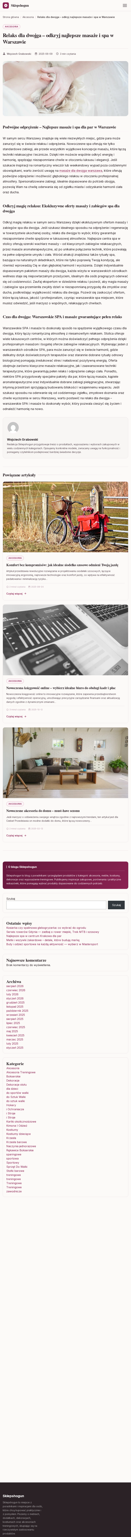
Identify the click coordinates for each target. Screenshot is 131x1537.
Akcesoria (11, 26)
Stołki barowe (15, 1171)
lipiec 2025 (13, 1023)
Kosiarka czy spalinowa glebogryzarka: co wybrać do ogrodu (46, 927)
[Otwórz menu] (124, 5)
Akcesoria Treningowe (20, 1072)
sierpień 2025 (14, 1019)
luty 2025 (12, 1043)
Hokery (11, 1105)
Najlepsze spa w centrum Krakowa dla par (34, 936)
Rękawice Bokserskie (20, 1150)
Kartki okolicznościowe (21, 1121)
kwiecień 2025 (15, 1035)
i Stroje (10, 1113)
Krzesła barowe (16, 1142)
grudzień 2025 (15, 1002)
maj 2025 (12, 1031)
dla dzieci (12, 1088)
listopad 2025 (14, 1006)
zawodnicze (14, 1191)
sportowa (12, 1158)
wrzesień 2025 (15, 1015)
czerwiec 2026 (15, 990)
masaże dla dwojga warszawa (80, 170)
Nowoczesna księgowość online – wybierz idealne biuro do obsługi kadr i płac (61, 687)
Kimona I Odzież (16, 1125)
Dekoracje (12, 1080)
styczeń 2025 (14, 1047)
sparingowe (13, 1154)
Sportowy (12, 1162)
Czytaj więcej (14, 593)
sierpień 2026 (15, 986)
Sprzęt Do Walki (16, 1166)
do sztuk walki (15, 1101)
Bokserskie (13, 1076)
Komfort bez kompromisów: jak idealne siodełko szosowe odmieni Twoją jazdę (62, 564)
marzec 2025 (14, 1039)
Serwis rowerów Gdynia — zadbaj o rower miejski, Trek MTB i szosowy (52, 932)
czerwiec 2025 (15, 1027)
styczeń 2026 (15, 998)
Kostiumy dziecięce (18, 1134)
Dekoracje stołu (16, 1084)
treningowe (13, 1175)
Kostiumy (12, 1129)
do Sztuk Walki (16, 1097)
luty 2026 (12, 994)
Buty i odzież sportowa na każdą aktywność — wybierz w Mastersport (52, 944)
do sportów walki (17, 1093)
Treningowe (14, 1183)
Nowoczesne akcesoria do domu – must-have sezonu (43, 810)
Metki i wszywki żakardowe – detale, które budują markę (42, 940)
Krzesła (11, 1138)
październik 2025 (17, 1010)
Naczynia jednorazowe (21, 1146)
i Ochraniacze (15, 1109)
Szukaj (10, 898)
